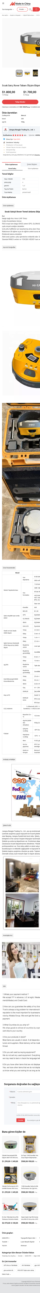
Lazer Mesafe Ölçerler (27, 1242)
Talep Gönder (20, 102)
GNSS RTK (5, 1238)
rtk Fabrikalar (26, 1265)
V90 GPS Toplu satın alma (25, 1270)
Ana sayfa (5, 15)
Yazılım (4, 1246)
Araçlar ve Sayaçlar (15, 15)
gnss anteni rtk (8, 1270)
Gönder (20, 1120)
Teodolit (4, 1242)
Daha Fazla (6, 1274)
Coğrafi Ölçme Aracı (28, 15)
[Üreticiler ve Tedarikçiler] (20, 4)
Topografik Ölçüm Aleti (28, 1238)
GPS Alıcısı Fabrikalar (10, 1265)
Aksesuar (24, 1246)
